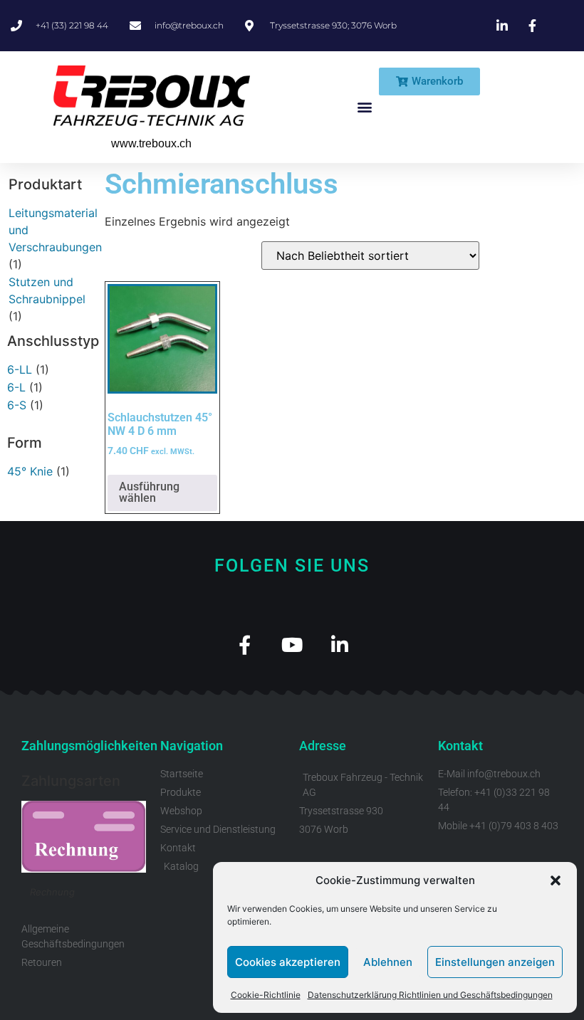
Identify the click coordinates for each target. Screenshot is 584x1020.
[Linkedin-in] (340, 644)
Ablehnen (387, 962)
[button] (555, 880)
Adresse (322, 745)
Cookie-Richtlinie (266, 994)
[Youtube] (292, 644)
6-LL (19, 369)
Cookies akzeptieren (287, 962)
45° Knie (30, 471)
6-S (16, 405)
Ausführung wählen (149, 492)
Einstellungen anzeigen (495, 962)
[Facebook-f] (244, 644)
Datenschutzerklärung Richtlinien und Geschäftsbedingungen (430, 994)
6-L (16, 387)
